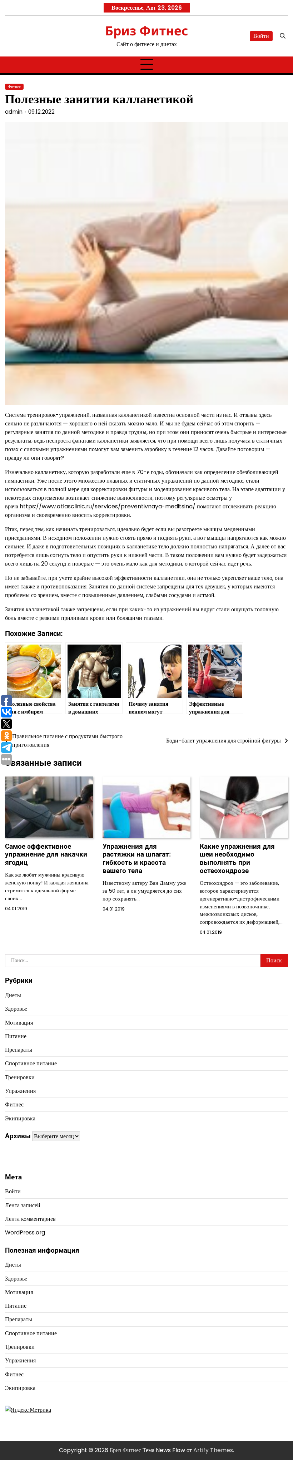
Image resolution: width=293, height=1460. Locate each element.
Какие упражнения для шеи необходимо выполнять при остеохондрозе (237, 858)
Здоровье (16, 1008)
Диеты (13, 995)
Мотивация (19, 1022)
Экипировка (20, 1118)
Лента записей (22, 1205)
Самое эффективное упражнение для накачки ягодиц (46, 854)
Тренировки (20, 1077)
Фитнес (14, 86)
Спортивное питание (31, 1063)
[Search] (282, 36)
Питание (15, 1036)
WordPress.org (25, 1232)
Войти (261, 36)
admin (14, 111)
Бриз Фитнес (146, 30)
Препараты (18, 1050)
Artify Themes (213, 1450)
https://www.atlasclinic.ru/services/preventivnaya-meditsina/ (107, 506)
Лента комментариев (30, 1219)
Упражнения (20, 1091)
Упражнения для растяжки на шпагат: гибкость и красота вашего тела (137, 858)
